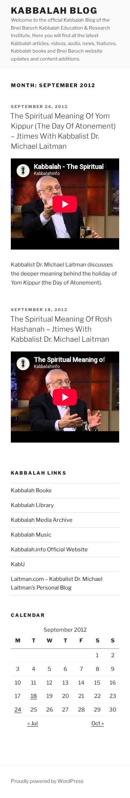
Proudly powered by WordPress (47, 781)
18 (34, 696)
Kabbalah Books (31, 490)
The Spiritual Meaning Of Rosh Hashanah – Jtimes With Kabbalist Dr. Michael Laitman (61, 329)
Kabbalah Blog (54, 10)
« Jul (32, 723)
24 (17, 710)
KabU (18, 564)
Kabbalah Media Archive (42, 520)
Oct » (97, 723)
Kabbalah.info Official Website (49, 549)
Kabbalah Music (31, 535)
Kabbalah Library (32, 505)
